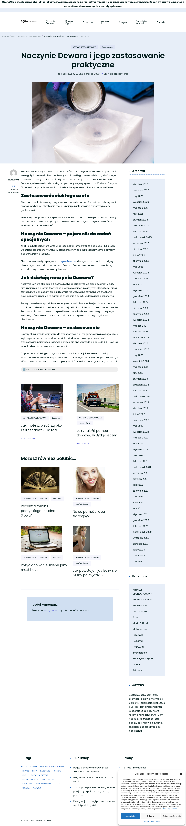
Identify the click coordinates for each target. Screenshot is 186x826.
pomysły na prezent (39, 775)
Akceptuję (130, 816)
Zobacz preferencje (172, 816)
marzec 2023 (140, 367)
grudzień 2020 (141, 520)
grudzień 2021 (140, 455)
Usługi (136, 664)
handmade (45, 771)
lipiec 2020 (139, 549)
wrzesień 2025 (141, 243)
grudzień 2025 (141, 225)
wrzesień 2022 (141, 402)
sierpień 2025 (140, 249)
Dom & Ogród (69, 22)
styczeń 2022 (140, 449)
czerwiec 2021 (140, 490)
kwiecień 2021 (140, 502)
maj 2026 (138, 196)
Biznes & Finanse (50, 22)
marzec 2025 (140, 278)
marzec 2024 (140, 325)
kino (24, 775)
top (58, 784)
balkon (24, 766)
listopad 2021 (140, 461)
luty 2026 (138, 213)
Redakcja (13, 179)
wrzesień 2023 (141, 337)
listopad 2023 (140, 331)
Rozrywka (124, 22)
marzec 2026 (140, 207)
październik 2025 (142, 237)
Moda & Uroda (105, 22)
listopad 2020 (140, 526)
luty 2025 (138, 284)
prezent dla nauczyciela (34, 779)
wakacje (37, 788)
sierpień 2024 (140, 308)
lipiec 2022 (139, 414)
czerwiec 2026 (141, 190)
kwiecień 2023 (141, 361)
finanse (26, 771)
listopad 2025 (140, 231)
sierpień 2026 (140, 184)
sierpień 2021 (140, 479)
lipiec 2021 (138, 484)
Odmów (150, 816)
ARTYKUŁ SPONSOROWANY (84, 47)
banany (33, 766)
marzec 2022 (140, 437)
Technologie (107, 47)
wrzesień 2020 (141, 537)
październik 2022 (142, 396)
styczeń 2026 (140, 219)
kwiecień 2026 (141, 202)
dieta (53, 766)
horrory (57, 771)
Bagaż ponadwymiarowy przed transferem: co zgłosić (91, 769)
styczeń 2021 (140, 514)
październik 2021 (142, 467)
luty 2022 (138, 443)
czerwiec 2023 (141, 349)
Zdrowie (161, 22)
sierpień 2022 (140, 408)
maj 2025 (138, 266)
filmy (61, 766)
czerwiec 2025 (141, 260)
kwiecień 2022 (141, 431)
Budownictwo (140, 605)
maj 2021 (138, 496)
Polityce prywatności (169, 809)
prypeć (51, 779)
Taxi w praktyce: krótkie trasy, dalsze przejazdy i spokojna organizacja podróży (94, 791)
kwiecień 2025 (141, 272)
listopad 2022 (140, 390)
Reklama (57, 557)
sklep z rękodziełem (44, 784)
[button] (181, 774)
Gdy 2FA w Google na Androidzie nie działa (93, 779)
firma (34, 771)
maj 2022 (138, 425)
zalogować (50, 610)
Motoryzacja (140, 629)
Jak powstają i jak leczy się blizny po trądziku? (95, 572)
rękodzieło (28, 784)
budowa (44, 766)
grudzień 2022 (141, 384)
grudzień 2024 (141, 296)
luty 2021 (137, 508)
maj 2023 (138, 355)
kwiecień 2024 (141, 319)
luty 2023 (138, 372)
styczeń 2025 (140, 290)
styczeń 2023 (140, 378)
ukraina (26, 788)
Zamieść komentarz (14, 191)
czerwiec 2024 (141, 314)
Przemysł (138, 635)
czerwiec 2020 (141, 555)
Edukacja (88, 22)
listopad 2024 (140, 302)
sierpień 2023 (140, 343)
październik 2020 (142, 532)
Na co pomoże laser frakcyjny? (89, 513)
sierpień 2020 (140, 543)
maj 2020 (138, 561)
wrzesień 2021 (140, 473)
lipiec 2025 (139, 255)
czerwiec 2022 (141, 420)
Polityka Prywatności (152, 821)
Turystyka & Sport (141, 22)
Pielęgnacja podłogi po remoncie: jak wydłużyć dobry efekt (94, 803)
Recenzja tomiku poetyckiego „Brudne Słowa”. (38, 511)
